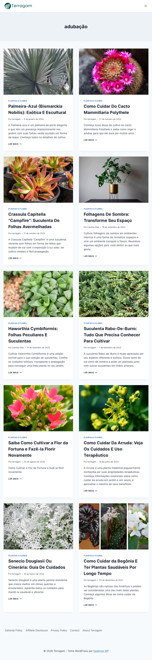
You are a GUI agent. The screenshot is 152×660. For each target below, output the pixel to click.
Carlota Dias (93, 227)
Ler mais (15, 144)
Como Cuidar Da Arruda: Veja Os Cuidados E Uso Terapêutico (113, 449)
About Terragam (92, 630)
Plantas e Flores (17, 101)
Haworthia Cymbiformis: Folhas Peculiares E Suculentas (33, 335)
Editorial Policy (13, 630)
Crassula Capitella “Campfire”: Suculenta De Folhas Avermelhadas (34, 220)
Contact (74, 630)
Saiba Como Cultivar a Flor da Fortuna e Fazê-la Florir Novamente (38, 449)
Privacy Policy (59, 630)
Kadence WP (101, 650)
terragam (16, 119)
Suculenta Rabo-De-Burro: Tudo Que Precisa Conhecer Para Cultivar (112, 335)
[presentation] (38, 72)
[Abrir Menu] (145, 6)
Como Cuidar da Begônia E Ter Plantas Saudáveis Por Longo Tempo (111, 567)
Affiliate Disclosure (37, 630)
